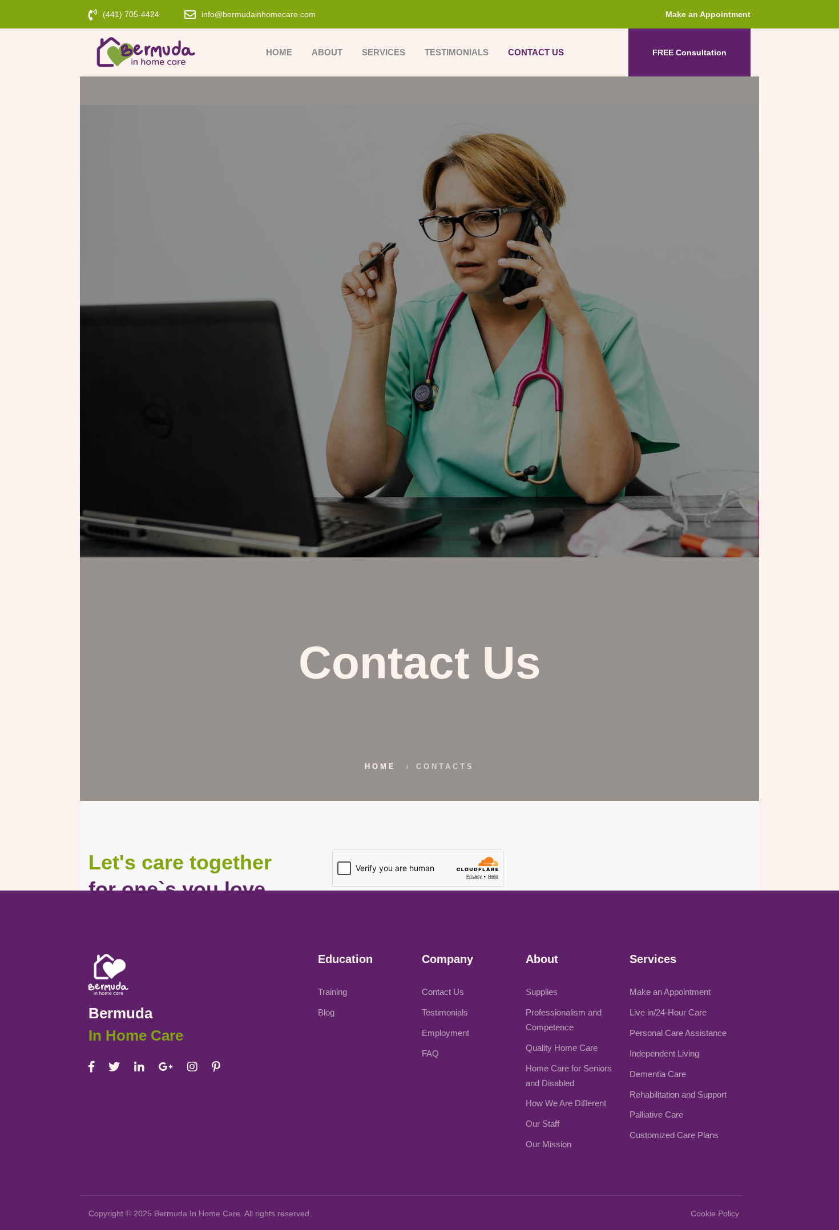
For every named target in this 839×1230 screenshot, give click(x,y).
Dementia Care (658, 1074)
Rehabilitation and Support (678, 1094)
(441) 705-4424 (131, 14)
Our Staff (542, 1123)
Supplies (542, 992)
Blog (326, 1012)
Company (447, 959)
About (327, 52)
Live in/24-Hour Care (668, 1012)
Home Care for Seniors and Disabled (569, 1075)
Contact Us (536, 52)
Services (383, 52)
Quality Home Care (562, 1048)
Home (279, 52)
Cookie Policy (715, 1213)
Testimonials (457, 52)
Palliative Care (656, 1114)
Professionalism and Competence (564, 1020)
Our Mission (548, 1144)
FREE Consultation (689, 52)
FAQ (430, 1053)
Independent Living (664, 1053)
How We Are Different (566, 1103)
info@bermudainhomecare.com (258, 14)
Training (332, 992)
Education (345, 959)
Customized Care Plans (674, 1135)
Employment (445, 1033)
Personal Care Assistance (678, 1033)
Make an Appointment (708, 14)
